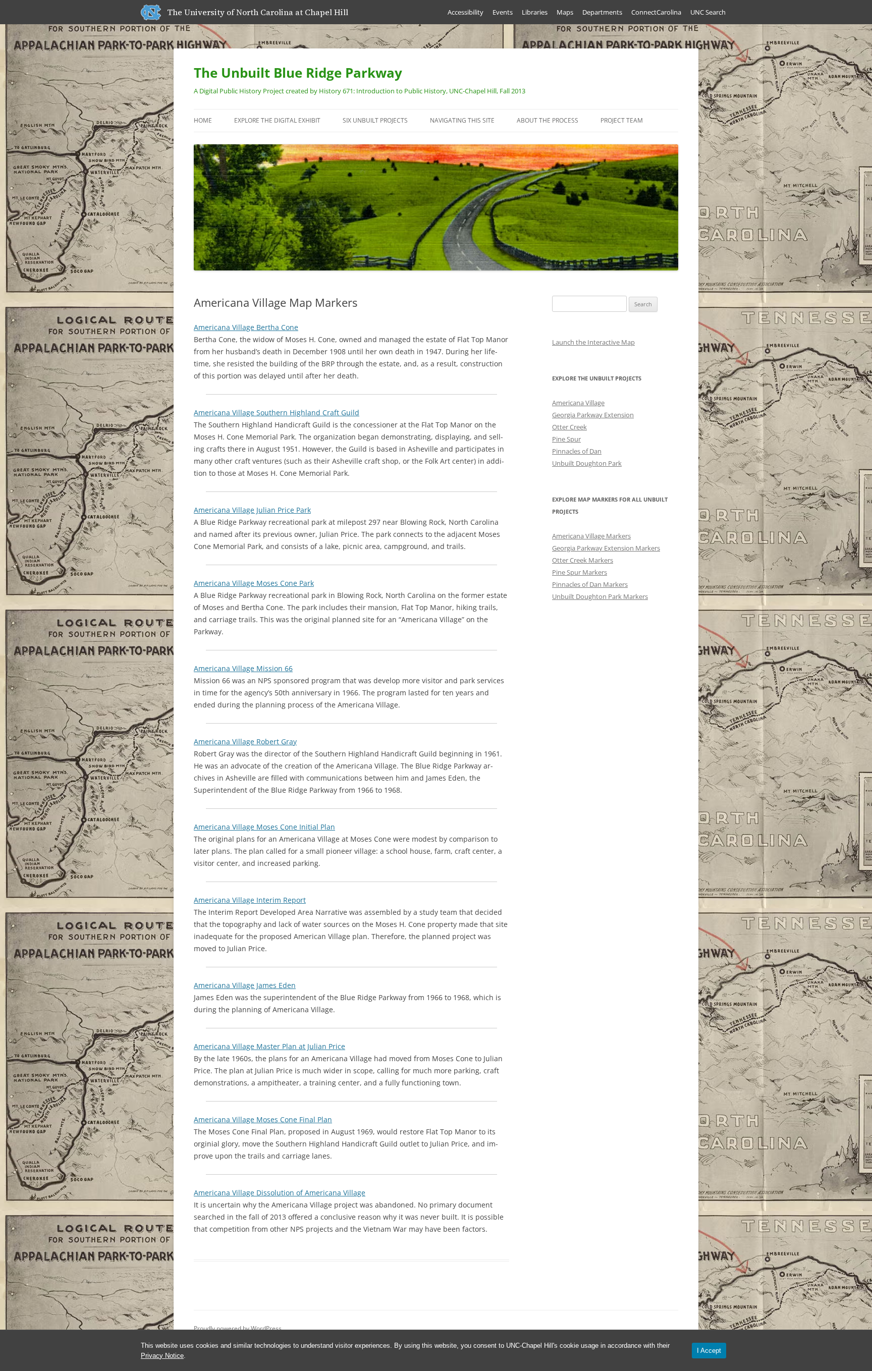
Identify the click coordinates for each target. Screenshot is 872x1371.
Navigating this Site (462, 120)
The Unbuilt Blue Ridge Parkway (298, 73)
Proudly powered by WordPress (238, 1328)
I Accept (709, 1350)
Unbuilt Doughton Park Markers (600, 596)
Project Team (622, 120)
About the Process (547, 120)
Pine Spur (566, 439)
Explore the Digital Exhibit (277, 120)
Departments (602, 12)
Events (503, 12)
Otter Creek (569, 426)
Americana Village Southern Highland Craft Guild (276, 412)
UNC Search (708, 12)
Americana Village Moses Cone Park (254, 583)
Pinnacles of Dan (577, 451)
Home (203, 120)
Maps (565, 12)
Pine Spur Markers (579, 572)
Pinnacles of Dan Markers (590, 584)
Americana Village (578, 402)
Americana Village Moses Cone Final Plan (263, 1119)
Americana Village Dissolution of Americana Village (279, 1192)
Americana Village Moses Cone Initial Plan (264, 827)
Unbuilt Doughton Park (587, 463)
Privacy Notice (162, 1355)
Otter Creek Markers (582, 560)
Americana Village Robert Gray (245, 741)
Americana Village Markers (591, 535)
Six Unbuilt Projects (375, 120)
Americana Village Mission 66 (243, 668)
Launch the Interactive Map (593, 342)
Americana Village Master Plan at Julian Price (269, 1046)
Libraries (535, 12)
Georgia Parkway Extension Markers (606, 548)
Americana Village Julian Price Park (252, 510)
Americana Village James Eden (245, 985)
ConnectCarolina (656, 12)
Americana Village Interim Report (250, 900)
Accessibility (465, 12)
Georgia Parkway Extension (593, 414)
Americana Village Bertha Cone (246, 327)
